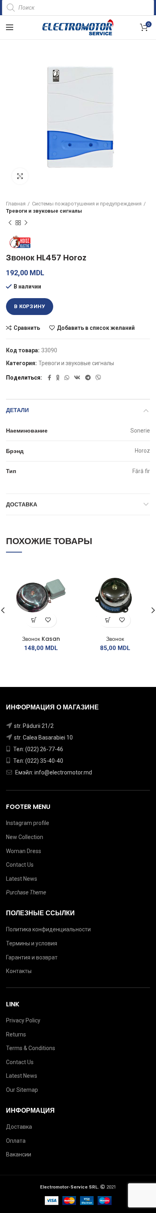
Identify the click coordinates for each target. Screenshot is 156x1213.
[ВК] (77, 377)
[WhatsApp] (67, 377)
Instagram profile (27, 823)
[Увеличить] (20, 176)
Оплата (16, 1141)
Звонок (115, 638)
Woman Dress (23, 851)
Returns (16, 1034)
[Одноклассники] (58, 377)
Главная (16, 204)
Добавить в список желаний (96, 328)
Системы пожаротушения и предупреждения (87, 204)
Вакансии (18, 1154)
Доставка (21, 504)
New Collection (24, 837)
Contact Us (20, 864)
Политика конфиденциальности (48, 929)
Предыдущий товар (10, 223)
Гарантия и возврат (32, 957)
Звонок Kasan (41, 638)
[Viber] (98, 377)
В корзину (29, 306)
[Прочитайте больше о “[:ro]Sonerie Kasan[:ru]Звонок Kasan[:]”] (34, 620)
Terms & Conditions (30, 1048)
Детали (17, 410)
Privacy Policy (23, 1020)
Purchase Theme (26, 892)
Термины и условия (31, 943)
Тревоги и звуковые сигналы (44, 211)
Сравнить (27, 328)
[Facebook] (49, 377)
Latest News (21, 879)
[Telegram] (88, 377)
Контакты (19, 971)
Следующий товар (26, 223)
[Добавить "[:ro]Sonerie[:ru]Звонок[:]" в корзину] (108, 620)
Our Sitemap (22, 1090)
